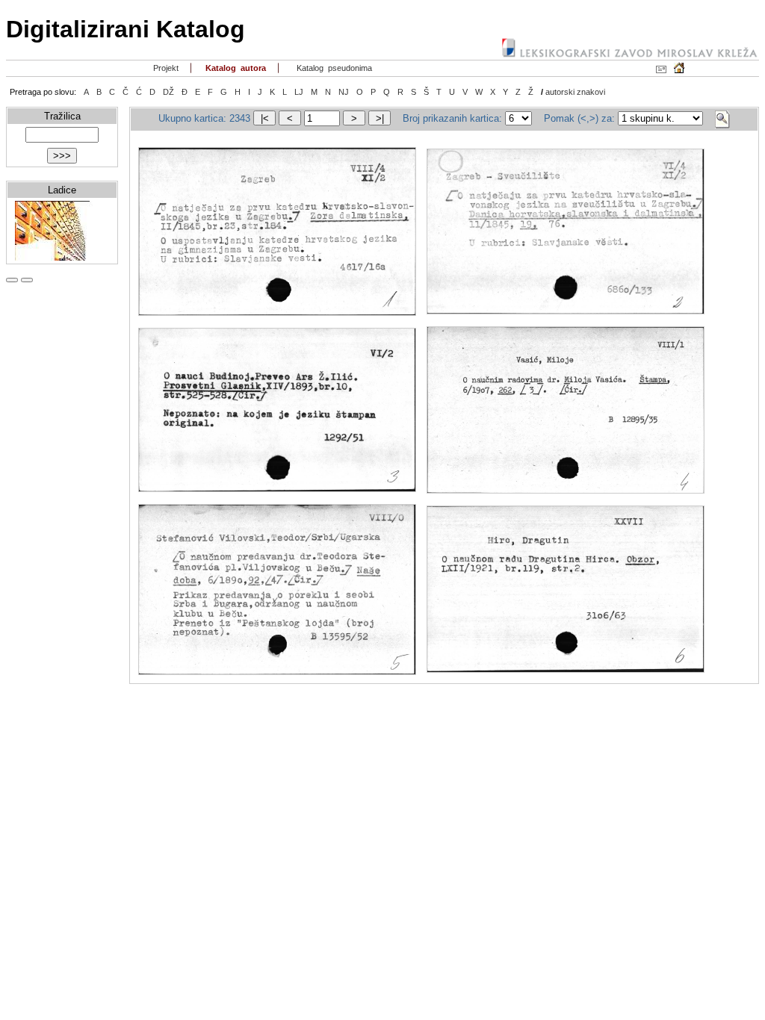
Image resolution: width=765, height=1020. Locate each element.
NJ (343, 91)
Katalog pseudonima (333, 67)
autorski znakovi (575, 91)
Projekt (165, 67)
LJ (298, 91)
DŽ (168, 91)
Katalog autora (234, 67)
